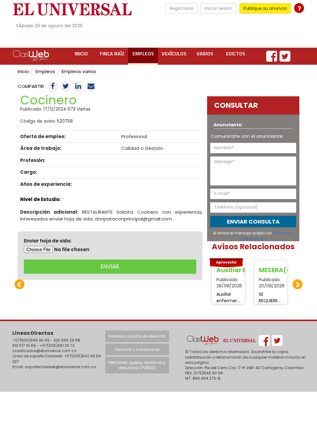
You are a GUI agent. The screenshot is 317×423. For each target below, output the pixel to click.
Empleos (143, 53)
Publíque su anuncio (265, 8)
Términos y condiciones (137, 349)
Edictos (235, 53)
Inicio (81, 53)
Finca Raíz (112, 53)
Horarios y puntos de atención (137, 336)
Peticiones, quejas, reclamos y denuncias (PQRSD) (137, 365)
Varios (205, 53)
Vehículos (174, 53)
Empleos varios (79, 71)
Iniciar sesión (218, 8)
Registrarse (181, 8)
